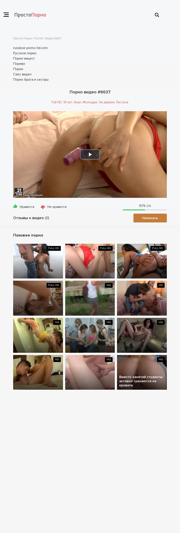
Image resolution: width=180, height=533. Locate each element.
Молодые (90, 102)
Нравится (27, 207)
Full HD (57, 102)
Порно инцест (24, 58)
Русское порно (24, 53)
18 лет (67, 102)
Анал (77, 102)
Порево (19, 64)
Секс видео (22, 74)
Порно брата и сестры (31, 79)
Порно (18, 69)
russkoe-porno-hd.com (30, 48)
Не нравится (57, 207)
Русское (122, 102)
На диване (107, 102)
